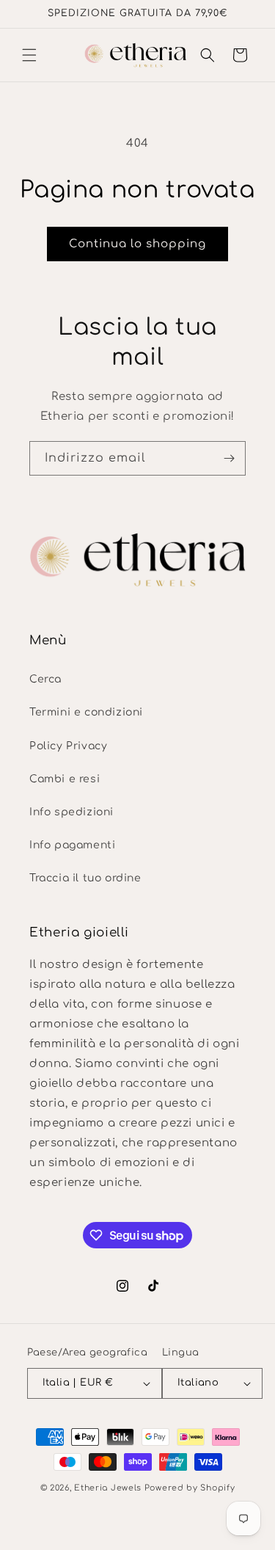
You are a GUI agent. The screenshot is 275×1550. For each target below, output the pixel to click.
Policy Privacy (68, 746)
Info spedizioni (71, 812)
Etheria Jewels (108, 1488)
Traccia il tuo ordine (85, 878)
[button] (29, 55)
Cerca (45, 679)
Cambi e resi (64, 779)
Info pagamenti (72, 845)
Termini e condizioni (86, 712)
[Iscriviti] (229, 458)
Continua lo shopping (137, 244)
